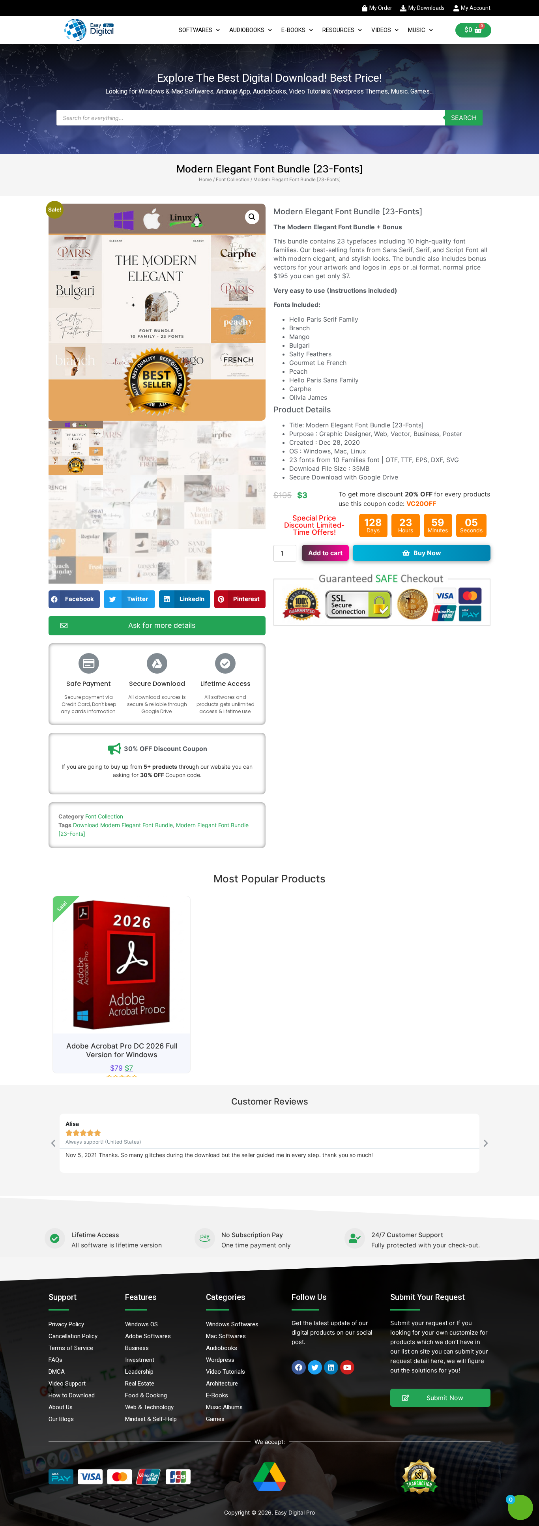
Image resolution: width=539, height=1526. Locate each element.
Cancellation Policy (73, 1336)
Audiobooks (246, 30)
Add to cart (325, 553)
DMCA (57, 1371)
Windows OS (141, 1324)
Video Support (67, 1383)
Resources (338, 30)
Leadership (139, 1371)
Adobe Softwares (148, 1336)
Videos (381, 30)
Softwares (195, 30)
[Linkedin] (331, 1367)
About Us (61, 1407)
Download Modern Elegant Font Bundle (123, 825)
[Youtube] (347, 1367)
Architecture (222, 1383)
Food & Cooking (146, 1395)
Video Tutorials (225, 1371)
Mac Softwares (226, 1336)
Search (464, 118)
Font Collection (232, 179)
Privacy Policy (66, 1324)
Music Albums (224, 1407)
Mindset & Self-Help (151, 1419)
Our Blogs (61, 1419)
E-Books (293, 30)
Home (205, 179)
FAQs (55, 1359)
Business (137, 1348)
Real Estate (139, 1383)
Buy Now (427, 553)
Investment (139, 1359)
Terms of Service (71, 1348)
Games (215, 1419)
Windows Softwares (232, 1324)
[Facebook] (299, 1367)
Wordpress (220, 1359)
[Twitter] (315, 1367)
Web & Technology (149, 1407)
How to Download (72, 1395)
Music (416, 30)
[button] (252, 217)
